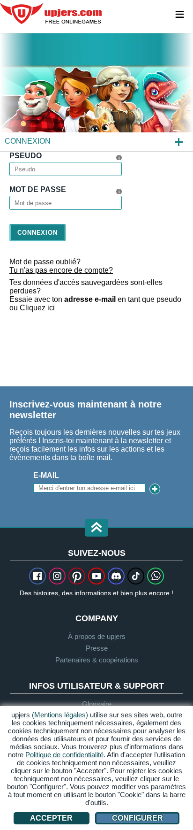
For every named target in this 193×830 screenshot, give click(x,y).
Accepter (51, 818)
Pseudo (25, 156)
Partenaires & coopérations (96, 660)
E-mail (46, 475)
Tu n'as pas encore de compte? (61, 270)
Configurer (137, 818)
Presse (97, 648)
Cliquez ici (37, 308)
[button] (96, 528)
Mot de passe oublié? (45, 262)
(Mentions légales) (60, 715)
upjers (51, 13)
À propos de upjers (97, 636)
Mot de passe (37, 189)
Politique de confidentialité (64, 755)
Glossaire (96, 704)
